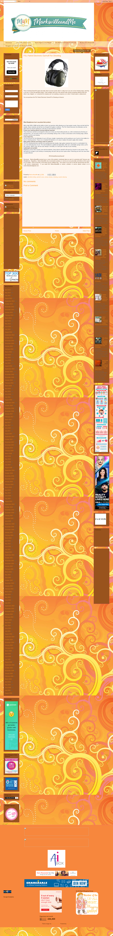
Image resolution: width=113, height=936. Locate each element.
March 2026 (8, 679)
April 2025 (8, 653)
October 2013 (9, 304)
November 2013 (9, 306)
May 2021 (8, 543)
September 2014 (9, 335)
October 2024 (9, 639)
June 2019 (8, 495)
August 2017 (8, 433)
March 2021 (8, 538)
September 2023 (9, 605)
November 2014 (9, 340)
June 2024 (8, 628)
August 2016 (8, 399)
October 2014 (9, 337)
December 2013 (9, 309)
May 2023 (8, 597)
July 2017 (7, 431)
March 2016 (8, 385)
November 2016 (9, 408)
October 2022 (9, 580)
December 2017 (9, 445)
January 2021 (9, 532)
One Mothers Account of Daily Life (65, 42)
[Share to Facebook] (53, 175)
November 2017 (9, 442)
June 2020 (8, 521)
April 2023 (8, 594)
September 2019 (9, 504)
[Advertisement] (11, 151)
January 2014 (9, 312)
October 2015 (9, 371)
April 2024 (8, 622)
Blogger (69, 923)
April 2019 (8, 490)
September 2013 (9, 301)
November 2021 (9, 560)
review (46, 177)
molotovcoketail (56, 923)
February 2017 (9, 416)
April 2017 (8, 422)
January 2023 (9, 586)
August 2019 (8, 501)
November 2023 (9, 608)
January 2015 (9, 346)
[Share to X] (52, 175)
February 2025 (9, 648)
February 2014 (9, 315)
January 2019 (9, 481)
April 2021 (8, 541)
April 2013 (8, 290)
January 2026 (9, 673)
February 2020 (9, 518)
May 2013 (8, 292)
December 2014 (9, 343)
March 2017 (8, 419)
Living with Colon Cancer (23, 42)
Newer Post (27, 231)
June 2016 (8, 394)
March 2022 (8, 572)
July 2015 (7, 363)
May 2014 (8, 323)
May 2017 (8, 425)
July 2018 (7, 464)
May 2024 (8, 625)
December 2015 (9, 377)
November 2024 (9, 642)
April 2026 (8, 682)
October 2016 (9, 405)
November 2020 (9, 526)
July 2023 (7, 603)
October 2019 (9, 507)
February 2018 (9, 450)
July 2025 (7, 659)
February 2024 (9, 617)
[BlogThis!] (50, 175)
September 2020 (9, 524)
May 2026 (8, 684)
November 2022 (9, 583)
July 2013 (7, 295)
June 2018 (8, 462)
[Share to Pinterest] (55, 175)
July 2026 (7, 690)
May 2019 (8, 493)
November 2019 (9, 509)
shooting (55, 177)
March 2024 (8, 620)
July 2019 (7, 498)
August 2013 (8, 298)
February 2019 (9, 484)
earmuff (39, 177)
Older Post (86, 231)
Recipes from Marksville (87, 42)
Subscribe (11, 72)
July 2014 (7, 329)
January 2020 (9, 515)
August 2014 (8, 332)
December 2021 (9, 563)
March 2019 (8, 487)
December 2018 (9, 479)
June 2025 (8, 656)
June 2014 (8, 326)
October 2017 (9, 439)
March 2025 (8, 651)
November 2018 (9, 476)
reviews (51, 177)
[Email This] (48, 175)
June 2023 (8, 600)
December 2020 (9, 529)
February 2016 (9, 383)
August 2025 (8, 662)
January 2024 (9, 614)
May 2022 (8, 574)
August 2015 (8, 366)
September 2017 (9, 436)
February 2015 (9, 349)
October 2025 (9, 667)
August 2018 (8, 467)
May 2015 (8, 357)
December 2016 (9, 411)
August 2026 (8, 693)
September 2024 (9, 636)
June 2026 (8, 687)
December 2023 (9, 611)
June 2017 (8, 428)
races (42, 177)
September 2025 (9, 665)
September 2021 (9, 555)
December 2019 (9, 512)
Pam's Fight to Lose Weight (43, 42)
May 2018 (8, 459)
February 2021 (9, 535)
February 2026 (9, 676)
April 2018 (8, 456)
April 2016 (8, 388)
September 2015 (9, 369)
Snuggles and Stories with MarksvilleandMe (19, 45)
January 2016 (9, 380)
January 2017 (9, 414)
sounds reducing (62, 177)
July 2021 (7, 549)
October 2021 (9, 557)
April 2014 (8, 321)
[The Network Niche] (11, 789)
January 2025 (9, 645)
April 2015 (8, 354)
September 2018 (9, 470)
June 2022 (8, 577)
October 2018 (9, 473)
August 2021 (8, 552)
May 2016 (8, 391)
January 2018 (9, 447)
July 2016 (7, 397)
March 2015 (8, 352)
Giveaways (9, 42)
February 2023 (9, 589)
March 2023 (8, 591)
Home (57, 231)
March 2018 (8, 453)
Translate (11, 199)
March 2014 (8, 318)
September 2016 (9, 402)
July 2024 (7, 631)
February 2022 (9, 569)
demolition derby (32, 177)
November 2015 (9, 374)
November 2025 (9, 670)
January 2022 (9, 566)
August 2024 (8, 634)
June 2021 (8, 546)
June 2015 (8, 360)
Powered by (7, 78)
